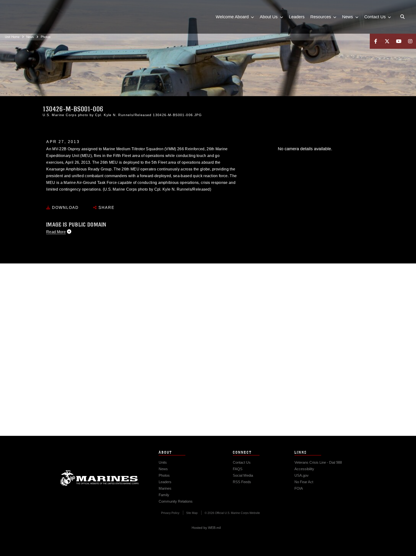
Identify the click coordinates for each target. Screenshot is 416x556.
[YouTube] (398, 41)
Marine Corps (99, 478)
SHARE (106, 208)
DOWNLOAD (65, 208)
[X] (387, 41)
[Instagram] (410, 41)
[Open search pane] (402, 17)
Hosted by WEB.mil (206, 528)
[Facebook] (375, 41)
